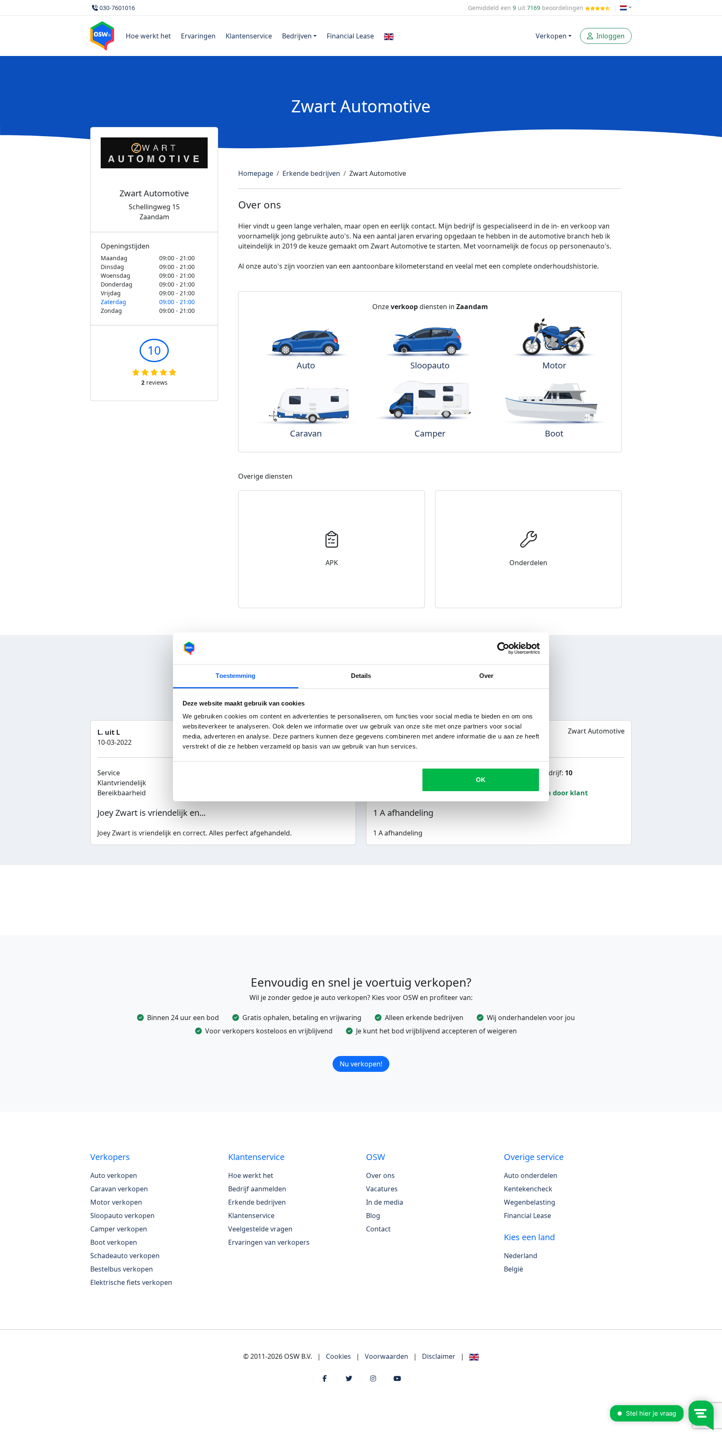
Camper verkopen (118, 1228)
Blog (373, 1215)
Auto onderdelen (530, 1175)
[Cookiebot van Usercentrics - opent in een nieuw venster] (503, 648)
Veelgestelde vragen (260, 1228)
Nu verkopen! (361, 1064)
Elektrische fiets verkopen (131, 1282)
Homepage (255, 173)
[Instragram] (373, 1378)
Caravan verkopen (119, 1188)
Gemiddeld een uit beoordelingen (526, 8)
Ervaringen (198, 36)
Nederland (520, 1255)
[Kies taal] (626, 8)
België (513, 1269)
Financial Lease (350, 36)
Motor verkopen (116, 1202)
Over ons (380, 1175)
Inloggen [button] (610, 36)
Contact (378, 1228)
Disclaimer (438, 1356)
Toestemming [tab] (235, 675)
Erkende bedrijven (311, 173)
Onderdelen (528, 562)
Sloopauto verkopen (122, 1215)
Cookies (338, 1356)
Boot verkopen (113, 1242)
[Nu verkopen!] (361, 1053)
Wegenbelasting (529, 1202)
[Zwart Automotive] (154, 162)
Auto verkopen (113, 1175)
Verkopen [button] (551, 36)
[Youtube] (397, 1378)
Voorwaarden (386, 1356)
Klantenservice (249, 36)
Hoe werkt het (148, 36)
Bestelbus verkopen (121, 1269)
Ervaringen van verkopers (269, 1242)
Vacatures (382, 1188)
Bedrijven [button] (297, 36)
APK (331, 562)
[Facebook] (324, 1378)
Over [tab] (486, 675)
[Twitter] (349, 1378)
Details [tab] (361, 675)
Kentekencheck (528, 1188)
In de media (384, 1202)
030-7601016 (117, 8)
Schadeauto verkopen (125, 1255)
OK (481, 779)
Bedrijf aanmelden (257, 1188)
